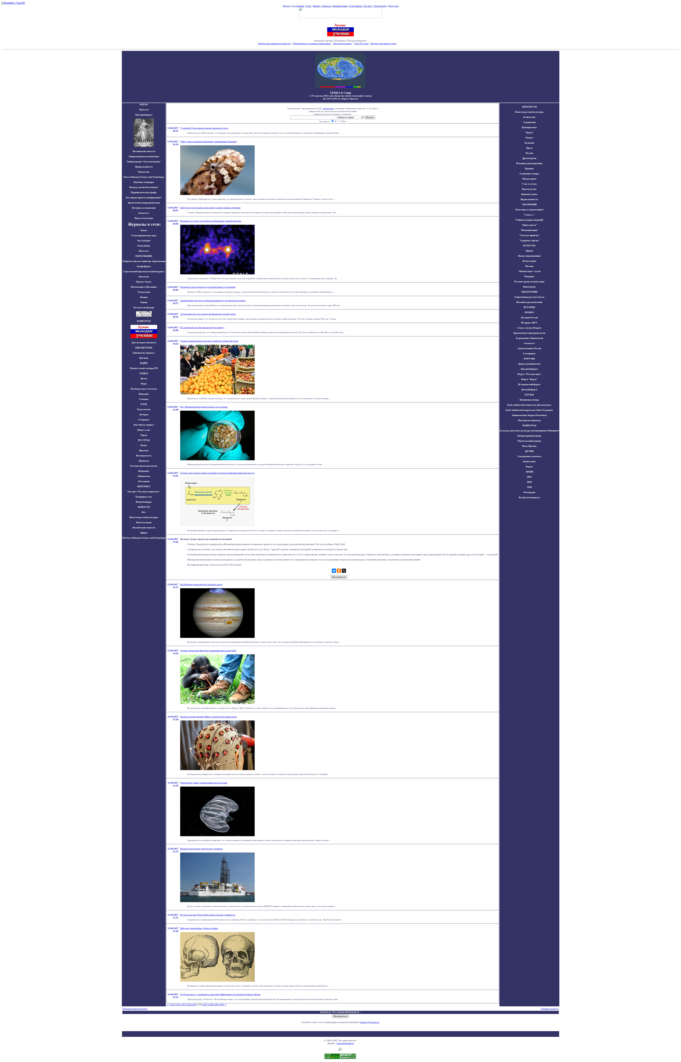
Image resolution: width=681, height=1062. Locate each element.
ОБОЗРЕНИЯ (529, 204)
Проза (529, 148)
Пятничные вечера (529, 399)
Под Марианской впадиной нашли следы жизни (204, 407)
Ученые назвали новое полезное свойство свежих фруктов (209, 341)
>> (225, 1004)
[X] (344, 571)
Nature (143, 230)
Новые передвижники (529, 256)
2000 (529, 482)
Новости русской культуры (143, 517)
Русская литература (143, 307)
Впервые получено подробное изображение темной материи (210, 221)
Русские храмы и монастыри (529, 281)
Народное (144, 394)
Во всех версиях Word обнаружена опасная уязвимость (207, 914)
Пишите (317, 6)
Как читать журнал (144, 424)
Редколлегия (143, 409)
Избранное (143, 471)
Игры (144, 383)
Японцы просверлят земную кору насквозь (201, 848)
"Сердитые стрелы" (529, 240)
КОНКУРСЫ (529, 425)
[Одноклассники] (339, 571)
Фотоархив (144, 481)
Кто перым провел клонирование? (144, 197)
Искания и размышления (529, 163)
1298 (210, 1004)
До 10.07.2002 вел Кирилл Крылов (340, 98)
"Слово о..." (529, 214)
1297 (204, 1004)
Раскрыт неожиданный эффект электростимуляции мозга (208, 716)
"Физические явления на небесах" (274, 43)
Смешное (144, 399)
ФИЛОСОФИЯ (529, 291)
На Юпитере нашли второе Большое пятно (201, 584)
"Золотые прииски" (529, 235)
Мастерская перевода (529, 420)
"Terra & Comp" (361, 43)
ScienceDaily (143, 245)
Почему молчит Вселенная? (143, 187)
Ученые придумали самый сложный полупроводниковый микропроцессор (217, 473)
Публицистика (529, 127)
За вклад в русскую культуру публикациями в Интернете (529, 430)
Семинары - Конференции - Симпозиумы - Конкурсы (340, 46)
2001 (529, 477)
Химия (143, 302)
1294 (188, 1004)
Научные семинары (144, 182)
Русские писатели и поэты (143, 466)
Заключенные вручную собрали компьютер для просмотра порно (213, 300)
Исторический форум (529, 384)
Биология (144, 276)
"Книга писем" (529, 225)
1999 (529, 487)
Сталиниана (529, 353)
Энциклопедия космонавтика (144, 156)
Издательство (529, 189)
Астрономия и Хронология (529, 338)
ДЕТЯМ (529, 451)
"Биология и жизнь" (342, 43)
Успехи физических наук (143, 235)
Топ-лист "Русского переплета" (143, 491)
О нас (308, 6)
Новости (326, 6)
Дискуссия (393, 6)
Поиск (143, 445)
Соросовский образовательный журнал (143, 271)
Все (144, 512)
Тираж (143, 435)
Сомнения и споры (529, 173)
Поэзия (529, 153)
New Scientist (143, 240)
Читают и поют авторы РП (144, 368)
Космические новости (144, 151)
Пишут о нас (143, 430)
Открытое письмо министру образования (143, 261)
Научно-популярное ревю (383, 43)
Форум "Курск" (529, 379)
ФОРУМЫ (529, 358)
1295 (193, 1004)
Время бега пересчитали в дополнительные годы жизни (208, 287)
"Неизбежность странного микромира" (312, 43)
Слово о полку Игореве (529, 327)
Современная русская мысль (529, 297)
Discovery (144, 251)
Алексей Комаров (345, 1043)
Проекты (143, 450)
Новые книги (529, 178)
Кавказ (529, 137)
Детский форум (529, 389)
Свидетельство (328, 109)
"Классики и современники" (529, 209)
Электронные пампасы (529, 456)
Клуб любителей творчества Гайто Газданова (529, 410)
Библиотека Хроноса (144, 352)
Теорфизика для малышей (410, 43)
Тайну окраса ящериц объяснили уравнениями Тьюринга (208, 141)
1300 (221, 1004)
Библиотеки (144, 476)
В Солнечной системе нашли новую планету (202, 327)
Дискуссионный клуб (529, 363)
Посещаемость (144, 455)
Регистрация (380, 6)
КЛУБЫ (529, 394)
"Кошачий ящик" (529, 230)
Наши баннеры (144, 502)
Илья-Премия (529, 446)
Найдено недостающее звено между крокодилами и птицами (210, 207)
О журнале (143, 419)
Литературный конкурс (529, 435)
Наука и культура (143, 218)
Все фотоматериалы (529, 497)
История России (529, 317)
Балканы (529, 142)
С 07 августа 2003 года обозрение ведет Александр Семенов (340, 95)
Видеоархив (529, 286)
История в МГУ (529, 322)
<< (167, 1004)
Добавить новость (550, 1008)
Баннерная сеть (144, 496)
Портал (286, 6)
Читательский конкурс (529, 441)
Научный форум (143, 114)
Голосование (355, 6)
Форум (529, 466)
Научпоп (143, 358)
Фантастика (529, 461)
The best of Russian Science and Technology (144, 537)
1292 (177, 1004)
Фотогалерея (529, 261)
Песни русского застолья (144, 388)
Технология (144, 292)
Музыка (529, 266)
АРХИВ (529, 471)
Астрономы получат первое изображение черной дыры (208, 314)
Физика (144, 297)
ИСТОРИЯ (529, 307)
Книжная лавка (340, 6)
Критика (529, 168)
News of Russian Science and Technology (144, 177)
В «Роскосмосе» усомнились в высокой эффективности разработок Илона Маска (220, 994)
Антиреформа (144, 266)
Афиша (144, 532)
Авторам (143, 414)
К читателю (529, 117)
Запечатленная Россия (529, 348)
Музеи (143, 378)
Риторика (529, 276)
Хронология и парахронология (144, 202)
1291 (171, 1004)
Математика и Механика (144, 287)
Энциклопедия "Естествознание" (144, 161)
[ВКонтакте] (334, 571)
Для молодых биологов (144, 342)
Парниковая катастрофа (144, 192)
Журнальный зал (144, 166)
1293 (182, 1004)
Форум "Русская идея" (529, 374)
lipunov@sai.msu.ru (369, 1022)
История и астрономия (144, 207)
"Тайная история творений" (529, 220)
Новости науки (143, 522)
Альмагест (143, 213)
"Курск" (529, 132)
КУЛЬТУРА (529, 245)
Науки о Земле (143, 281)
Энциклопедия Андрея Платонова (529, 415)
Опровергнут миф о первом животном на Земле (203, 782)
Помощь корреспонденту (135, 1008)
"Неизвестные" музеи (529, 271)
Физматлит (144, 172)
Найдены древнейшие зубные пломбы (199, 928)
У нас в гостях (529, 184)
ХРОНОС (529, 312)
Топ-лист (367, 6)
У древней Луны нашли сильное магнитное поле (204, 128)
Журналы (144, 460)
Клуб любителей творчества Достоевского (529, 405)
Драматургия (529, 158)
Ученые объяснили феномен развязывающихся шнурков (208, 650)
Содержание (298, 6)
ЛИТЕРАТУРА (529, 106)
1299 (215, 1004)
